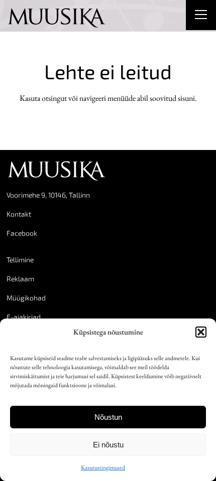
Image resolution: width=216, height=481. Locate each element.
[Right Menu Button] (201, 16)
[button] (201, 332)
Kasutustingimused (103, 467)
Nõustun (108, 417)
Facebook (22, 233)
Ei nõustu (108, 444)
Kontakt (19, 214)
